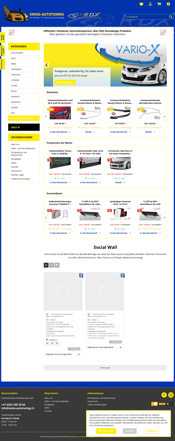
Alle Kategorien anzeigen (21, 118)
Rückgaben (16, 159)
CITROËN (15, 80)
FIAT (13, 113)
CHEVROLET (16, 69)
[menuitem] (141, 4)
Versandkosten (81, 436)
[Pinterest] (75, 348)
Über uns (15, 144)
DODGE (14, 107)
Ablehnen (129, 431)
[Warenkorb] (159, 4)
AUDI (13, 58)
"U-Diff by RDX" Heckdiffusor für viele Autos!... (150, 203)
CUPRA (14, 85)
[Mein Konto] (150, 4)
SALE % (15, 127)
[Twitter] (72, 348)
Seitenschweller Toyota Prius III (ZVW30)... (60, 152)
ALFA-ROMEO (17, 53)
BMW (13, 63)
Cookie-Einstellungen (20, 178)
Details (88, 132)
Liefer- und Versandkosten (23, 148)
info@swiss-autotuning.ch (17, 408)
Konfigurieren (151, 431)
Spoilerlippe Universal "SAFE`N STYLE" (120, 202)
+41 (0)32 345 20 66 (13, 404)
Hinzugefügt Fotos (57, 316)
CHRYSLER (15, 74)
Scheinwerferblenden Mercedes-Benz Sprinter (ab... (150, 101)
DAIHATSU (15, 102)
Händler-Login (17, 174)
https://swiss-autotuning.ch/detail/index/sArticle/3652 (60, 334)
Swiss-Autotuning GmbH (62, 314)
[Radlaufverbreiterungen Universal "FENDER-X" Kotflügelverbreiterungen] (60, 214)
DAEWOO (15, 96)
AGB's (13, 163)
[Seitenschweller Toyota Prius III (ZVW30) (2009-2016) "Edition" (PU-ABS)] (60, 163)
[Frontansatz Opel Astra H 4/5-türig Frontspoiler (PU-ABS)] (120, 163)
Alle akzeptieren (106, 431)
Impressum (16, 171)
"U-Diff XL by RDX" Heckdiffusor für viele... (90, 202)
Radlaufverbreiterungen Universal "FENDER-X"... (60, 202)
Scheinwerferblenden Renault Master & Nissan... (90, 101)
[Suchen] (171, 17)
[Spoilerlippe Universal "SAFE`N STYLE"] (120, 214)
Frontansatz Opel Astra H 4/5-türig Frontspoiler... (120, 152)
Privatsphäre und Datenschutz (19, 153)
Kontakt (14, 167)
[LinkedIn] (78, 348)
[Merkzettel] (141, 4)
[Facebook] (69, 348)
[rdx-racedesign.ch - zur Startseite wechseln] (52, 14)
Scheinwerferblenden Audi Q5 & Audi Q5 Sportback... (60, 101)
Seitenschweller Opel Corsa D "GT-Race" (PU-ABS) (90, 152)
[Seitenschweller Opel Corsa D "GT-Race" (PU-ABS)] (90, 163)
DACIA (14, 91)
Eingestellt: (59, 354)
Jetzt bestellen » (65, 82)
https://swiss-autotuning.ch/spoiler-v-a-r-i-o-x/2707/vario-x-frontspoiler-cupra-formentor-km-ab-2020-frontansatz (103, 335)
